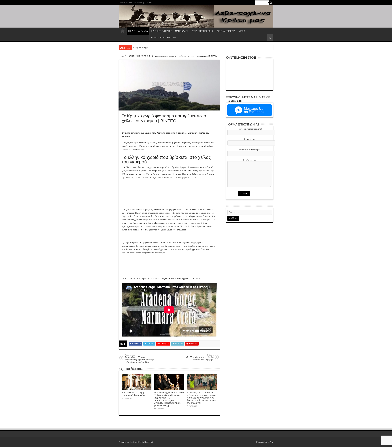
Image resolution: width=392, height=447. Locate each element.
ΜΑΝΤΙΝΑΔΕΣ (181, 31)
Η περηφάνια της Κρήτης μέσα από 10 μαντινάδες (134, 393)
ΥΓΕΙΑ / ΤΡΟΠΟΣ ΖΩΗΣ (202, 31)
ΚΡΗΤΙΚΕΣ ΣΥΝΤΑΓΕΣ (161, 31)
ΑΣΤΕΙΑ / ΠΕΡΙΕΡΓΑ (226, 31)
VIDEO (242, 31)
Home (121, 56)
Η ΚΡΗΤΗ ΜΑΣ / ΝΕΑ (138, 31)
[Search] (271, 2)
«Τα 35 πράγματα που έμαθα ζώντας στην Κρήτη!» (200, 357)
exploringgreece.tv (167, 213)
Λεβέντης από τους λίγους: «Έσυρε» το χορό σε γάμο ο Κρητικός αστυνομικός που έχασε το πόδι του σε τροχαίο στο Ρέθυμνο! (201, 397)
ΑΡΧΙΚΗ (150, 3)
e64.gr (270, 442)
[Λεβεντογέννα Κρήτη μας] (196, 16)
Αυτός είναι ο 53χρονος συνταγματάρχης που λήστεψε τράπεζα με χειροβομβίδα (139, 358)
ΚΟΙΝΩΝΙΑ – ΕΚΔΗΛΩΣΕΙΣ (163, 37)
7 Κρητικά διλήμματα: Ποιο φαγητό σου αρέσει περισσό (155, 47)
